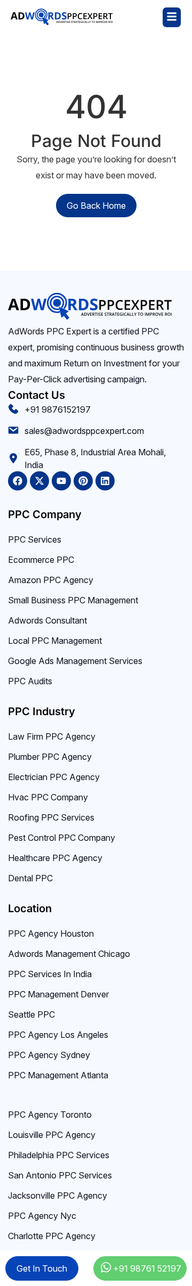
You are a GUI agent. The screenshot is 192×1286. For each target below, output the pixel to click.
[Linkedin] (105, 480)
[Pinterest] (83, 480)
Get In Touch (42, 1268)
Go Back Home (96, 205)
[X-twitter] (39, 480)
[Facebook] (17, 480)
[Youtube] (61, 480)
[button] (147, 17)
